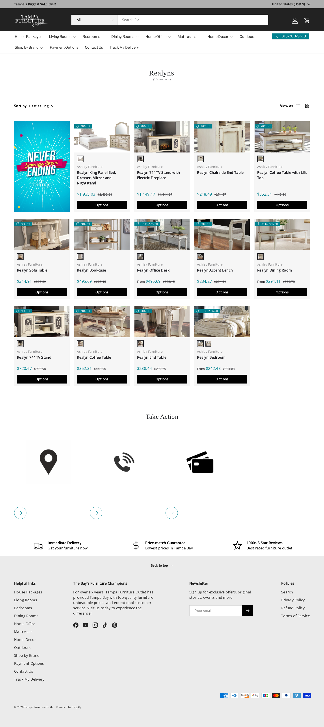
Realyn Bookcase (91, 270)
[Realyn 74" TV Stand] (41, 321)
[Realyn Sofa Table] (41, 234)
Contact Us (94, 47)
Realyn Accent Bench (215, 270)
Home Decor (217, 37)
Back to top (160, 565)
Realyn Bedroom (211, 357)
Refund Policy (293, 608)
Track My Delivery (124, 47)
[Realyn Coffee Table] (101, 321)
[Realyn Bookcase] (101, 234)
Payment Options (64, 47)
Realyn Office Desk (153, 270)
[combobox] (169, 20)
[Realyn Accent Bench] (222, 234)
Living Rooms (60, 37)
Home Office (155, 37)
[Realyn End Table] (162, 321)
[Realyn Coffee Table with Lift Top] (282, 136)
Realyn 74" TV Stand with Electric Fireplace (158, 175)
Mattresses (187, 37)
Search (287, 592)
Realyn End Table (151, 357)
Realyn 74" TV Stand (34, 357)
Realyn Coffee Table (94, 357)
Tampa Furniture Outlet (39, 707)
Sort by (20, 105)
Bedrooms (91, 37)
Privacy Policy (293, 600)
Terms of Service (295, 615)
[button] (307, 21)
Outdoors (247, 37)
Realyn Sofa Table (32, 270)
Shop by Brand (27, 47)
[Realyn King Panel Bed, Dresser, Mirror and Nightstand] (101, 136)
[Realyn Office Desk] (162, 234)
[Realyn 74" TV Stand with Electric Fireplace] (162, 136)
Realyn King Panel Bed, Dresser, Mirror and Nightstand (96, 177)
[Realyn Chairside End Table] (222, 136)
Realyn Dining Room (274, 270)
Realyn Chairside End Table (220, 172)
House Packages (28, 37)
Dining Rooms (122, 37)
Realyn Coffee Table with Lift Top (282, 175)
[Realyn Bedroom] (222, 321)
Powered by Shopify (68, 707)
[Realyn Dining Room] (282, 234)
